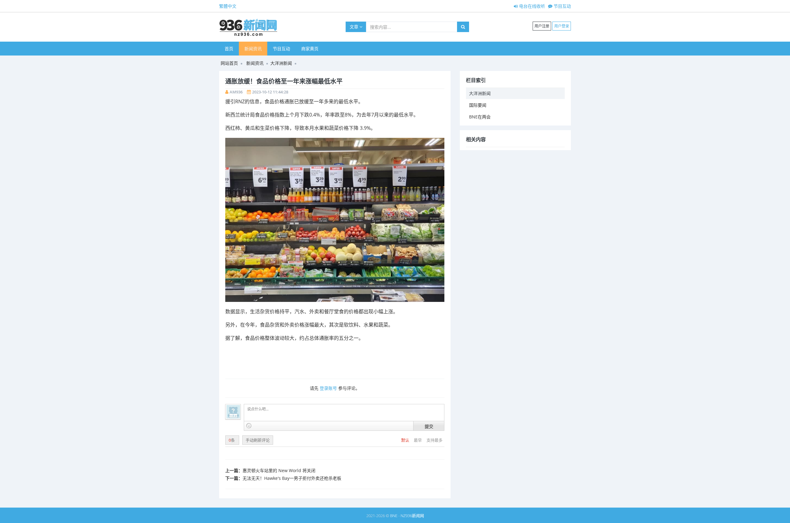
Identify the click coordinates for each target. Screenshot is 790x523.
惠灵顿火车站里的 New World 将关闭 (279, 470)
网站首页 (229, 63)
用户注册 (541, 26)
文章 (355, 27)
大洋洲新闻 (281, 63)
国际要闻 (477, 105)
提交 (429, 426)
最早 (418, 440)
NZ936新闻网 (412, 515)
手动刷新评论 (258, 440)
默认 (405, 440)
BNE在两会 (480, 117)
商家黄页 (309, 48)
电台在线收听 (531, 6)
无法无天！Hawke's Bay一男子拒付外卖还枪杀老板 (292, 478)
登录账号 (328, 388)
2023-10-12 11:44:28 (270, 92)
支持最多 (434, 440)
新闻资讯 (253, 48)
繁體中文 (227, 6)
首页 (229, 48)
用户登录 (561, 26)
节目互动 (561, 6)
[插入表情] (249, 426)
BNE (393, 515)
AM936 (236, 92)
